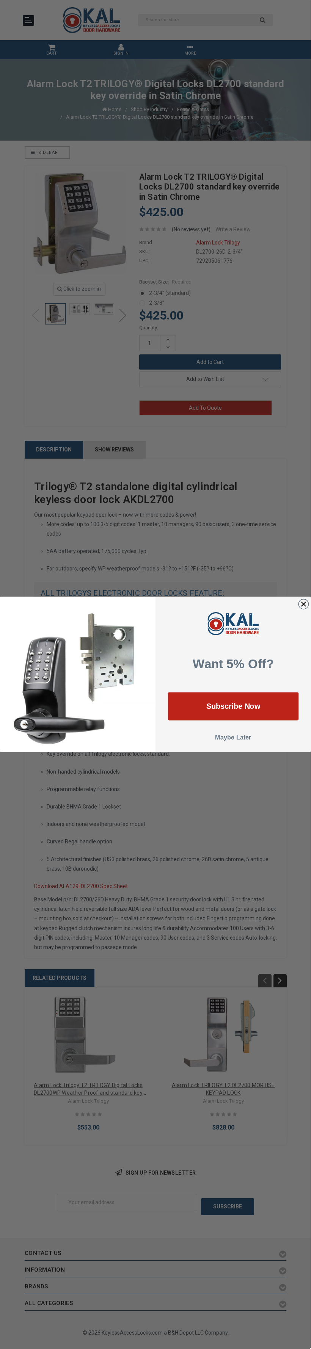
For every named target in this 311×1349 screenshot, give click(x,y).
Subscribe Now (233, 706)
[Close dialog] (303, 604)
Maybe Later (233, 737)
